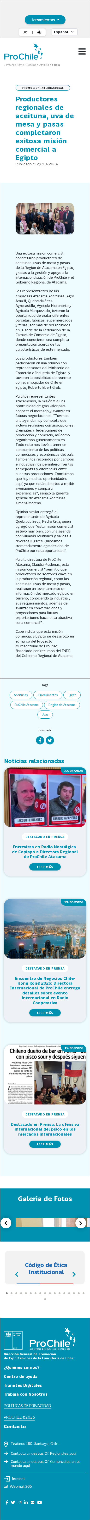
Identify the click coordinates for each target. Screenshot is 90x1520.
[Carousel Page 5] (26, 1293)
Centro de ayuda (20, 1376)
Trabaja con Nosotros (26, 1394)
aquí (72, 1453)
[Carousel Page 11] (55, 1293)
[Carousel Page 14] (69, 1293)
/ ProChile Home (14, 64)
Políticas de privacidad (27, 1405)
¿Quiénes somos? (22, 1367)
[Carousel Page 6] (31, 1293)
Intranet (18, 1478)
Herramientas (43, 19)
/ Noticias (30, 64)
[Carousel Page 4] (21, 1293)
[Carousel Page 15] (74, 1293)
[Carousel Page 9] (45, 1293)
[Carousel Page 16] (79, 1293)
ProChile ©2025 (19, 1417)
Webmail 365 (21, 1486)
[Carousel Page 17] (83, 1293)
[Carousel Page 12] (59, 1293)
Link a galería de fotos (24, 1236)
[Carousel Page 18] (45, 1299)
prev (17, 1272)
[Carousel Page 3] (16, 1293)
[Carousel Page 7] (35, 1293)
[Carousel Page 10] (50, 1293)
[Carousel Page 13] (64, 1293)
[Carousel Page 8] (40, 1293)
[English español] (65, 31)
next (73, 1272)
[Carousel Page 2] (11, 1293)
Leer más (45, 867)
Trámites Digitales (23, 1385)
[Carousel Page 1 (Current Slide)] (7, 1293)
